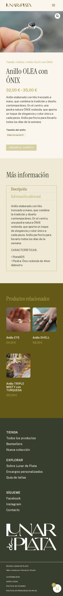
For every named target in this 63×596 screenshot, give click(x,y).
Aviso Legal (12, 581)
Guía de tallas (16, 477)
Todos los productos (21, 438)
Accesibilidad (13, 577)
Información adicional (26, 196)
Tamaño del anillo (16, 130)
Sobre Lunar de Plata (21, 466)
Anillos (20, 62)
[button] (57, 16)
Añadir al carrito (21, 147)
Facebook (13, 498)
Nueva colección (18, 450)
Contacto (13, 510)
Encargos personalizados (24, 472)
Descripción (19, 189)
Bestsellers (14, 444)
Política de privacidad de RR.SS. (21, 591)
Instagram (13, 504)
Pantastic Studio (28, 570)
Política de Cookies (16, 586)
